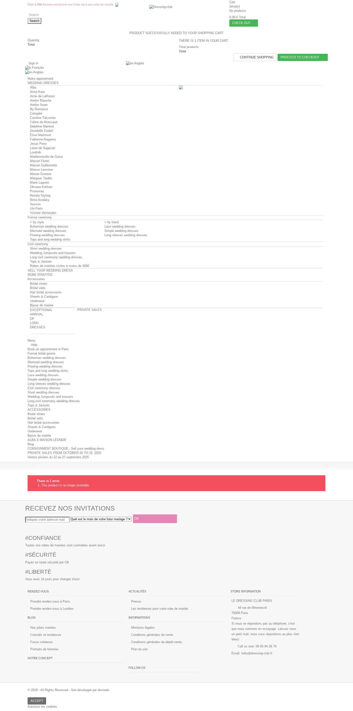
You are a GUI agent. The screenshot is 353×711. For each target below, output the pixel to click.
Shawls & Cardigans (44, 296)
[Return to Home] (29, 466)
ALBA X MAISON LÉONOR (47, 440)
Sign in (33, 63)
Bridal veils (37, 288)
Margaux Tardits (41, 178)
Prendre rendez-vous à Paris (50, 601)
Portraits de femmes (44, 649)
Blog (31, 444)
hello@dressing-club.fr (256, 653)
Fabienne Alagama (43, 139)
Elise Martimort (40, 135)
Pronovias (37, 191)
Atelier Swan (39, 105)
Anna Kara (37, 92)
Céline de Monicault (43, 122)
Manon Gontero (40, 174)
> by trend (111, 222)
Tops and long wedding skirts (50, 239)
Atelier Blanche (40, 100)
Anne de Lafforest (42, 96)
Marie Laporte (39, 182)
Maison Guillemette (43, 165)
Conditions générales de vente (152, 635)
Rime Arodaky (39, 200)
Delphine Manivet (42, 126)
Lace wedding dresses (119, 226)
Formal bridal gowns (41, 353)
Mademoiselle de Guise (46, 156)
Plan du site (139, 649)
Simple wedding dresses (121, 231)
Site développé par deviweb (90, 690)
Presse (136, 601)
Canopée (36, 113)
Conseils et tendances (45, 635)
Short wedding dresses (46, 248)
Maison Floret (39, 161)
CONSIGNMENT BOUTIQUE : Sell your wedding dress (66, 448)
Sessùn (35, 204)
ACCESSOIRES (39, 409)
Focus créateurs (41, 642)
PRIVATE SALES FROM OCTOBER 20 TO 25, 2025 (64, 453)
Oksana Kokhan (41, 187)
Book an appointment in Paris (48, 349)
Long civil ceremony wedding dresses (56, 257)
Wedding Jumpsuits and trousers (53, 253)
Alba (33, 87)
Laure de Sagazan (42, 148)
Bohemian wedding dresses (49, 226)
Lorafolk (35, 152)
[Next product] (324, 466)
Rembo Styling (40, 195)
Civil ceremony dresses (44, 388)
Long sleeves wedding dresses (125, 235)
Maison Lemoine (41, 169)
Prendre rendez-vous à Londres (52, 608)
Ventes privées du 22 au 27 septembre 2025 (58, 457)
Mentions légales (143, 627)
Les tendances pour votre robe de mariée (159, 608)
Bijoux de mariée (41, 305)
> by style (37, 222)
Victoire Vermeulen (43, 213)
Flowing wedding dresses (47, 235)
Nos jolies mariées (43, 627)
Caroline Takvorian (43, 118)
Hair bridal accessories (46, 292)
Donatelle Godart (41, 131)
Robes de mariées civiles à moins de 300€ (59, 266)
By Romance (39, 109)
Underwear (37, 301)
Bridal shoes (38, 283)
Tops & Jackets (41, 261)
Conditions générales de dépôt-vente (156, 642)
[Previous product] (321, 466)
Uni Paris (36, 208)
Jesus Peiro (38, 143)
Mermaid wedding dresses (48, 231)
